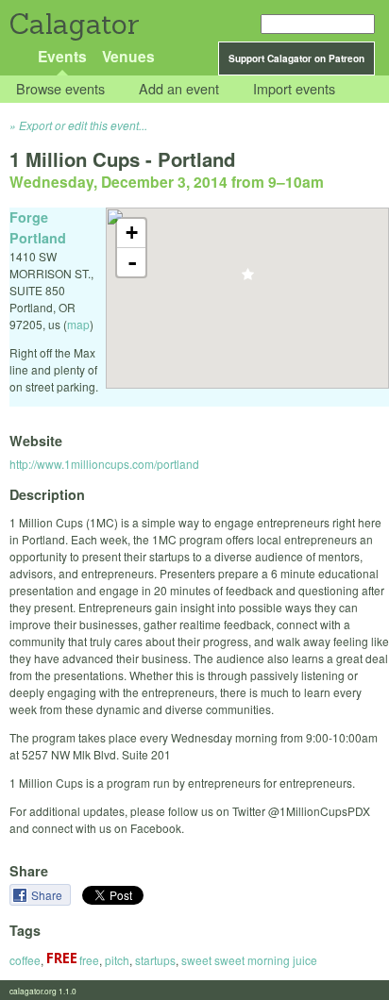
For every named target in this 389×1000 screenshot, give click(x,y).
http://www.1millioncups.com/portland (104, 464)
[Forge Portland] (247, 279)
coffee (25, 960)
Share (48, 895)
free (87, 960)
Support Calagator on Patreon (296, 58)
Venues (128, 56)
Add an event (179, 89)
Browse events (60, 89)
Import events (294, 89)
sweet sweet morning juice (249, 960)
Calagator (73, 24)
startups (155, 960)
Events (62, 56)
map (78, 324)
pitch (117, 960)
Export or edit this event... (83, 125)
